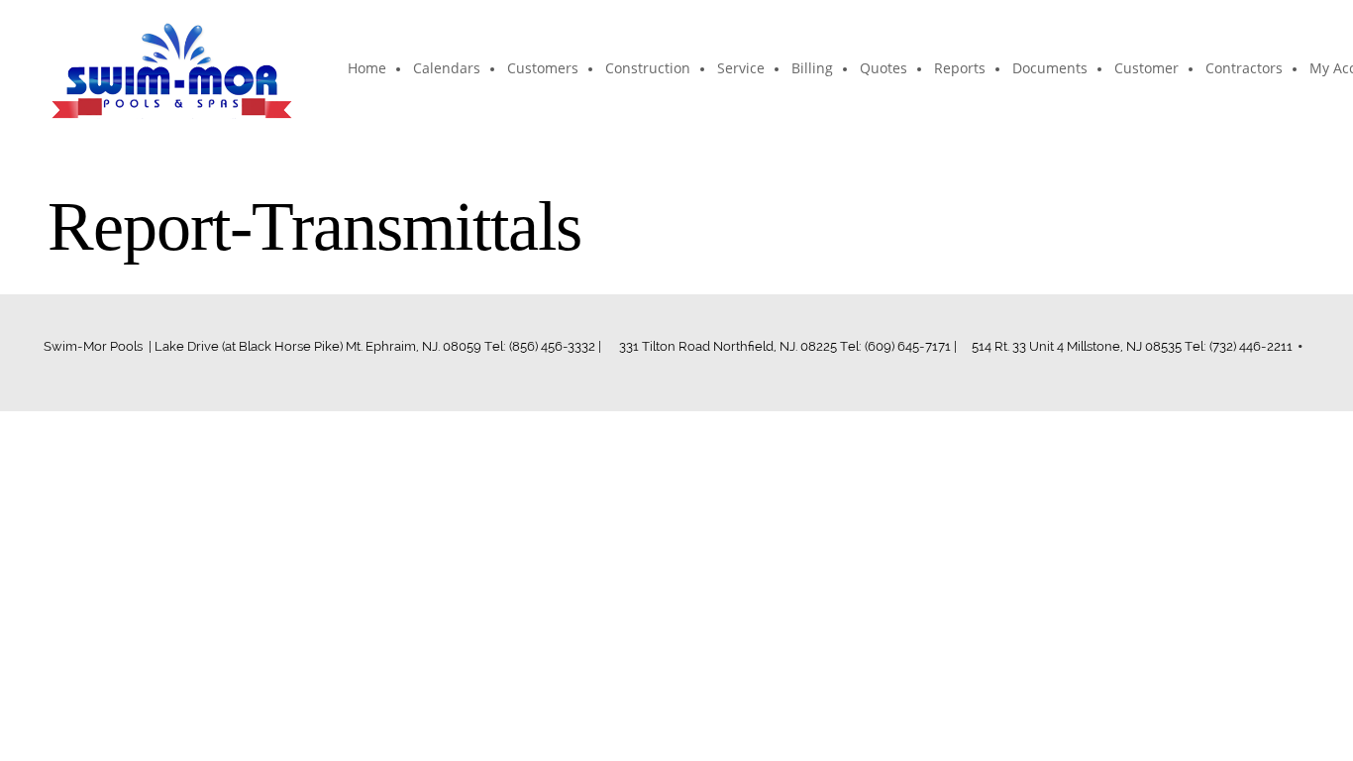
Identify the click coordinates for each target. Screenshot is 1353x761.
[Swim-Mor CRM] (171, 69)
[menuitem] (368, 69)
